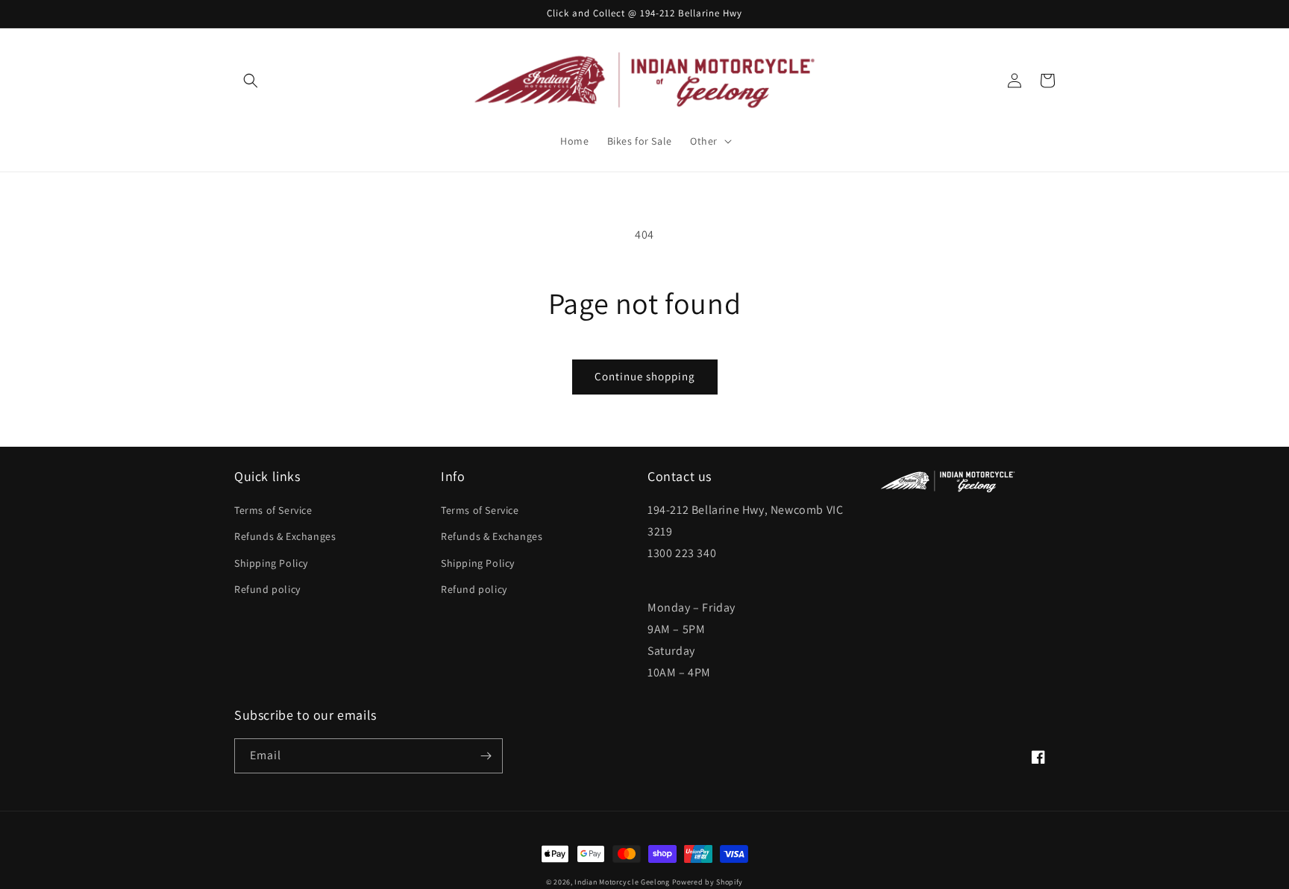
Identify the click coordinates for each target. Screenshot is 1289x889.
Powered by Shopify (708, 882)
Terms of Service (273, 510)
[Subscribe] (485, 755)
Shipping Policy (271, 563)
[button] (250, 80)
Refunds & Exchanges (285, 536)
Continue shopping (645, 376)
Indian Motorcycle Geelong (622, 882)
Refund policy (267, 589)
